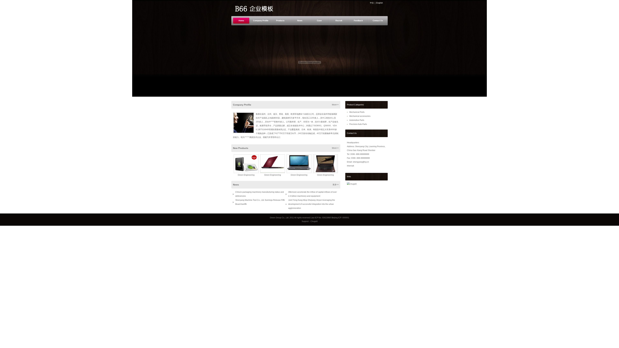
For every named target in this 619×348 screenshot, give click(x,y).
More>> (335, 105)
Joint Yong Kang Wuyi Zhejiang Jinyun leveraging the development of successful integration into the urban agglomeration (311, 204)
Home (241, 20)
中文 (372, 3)
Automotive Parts (356, 120)
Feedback (358, 20)
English (379, 3)
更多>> (336, 185)
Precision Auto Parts (358, 124)
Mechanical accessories (359, 116)
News (299, 20)
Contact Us (378, 20)
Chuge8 (314, 221)
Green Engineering (246, 175)
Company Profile (260, 20)
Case (319, 20)
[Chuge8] (352, 184)
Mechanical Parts (356, 112)
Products (280, 20)
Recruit (338, 20)
